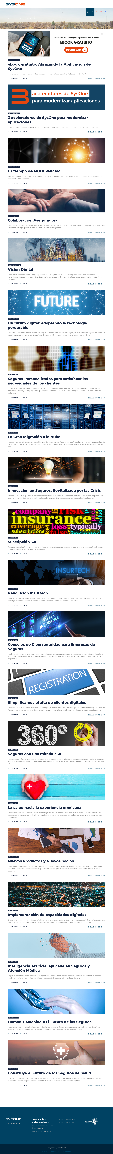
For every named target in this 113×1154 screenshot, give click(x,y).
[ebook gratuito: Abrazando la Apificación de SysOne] (56, 43)
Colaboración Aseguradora (32, 220)
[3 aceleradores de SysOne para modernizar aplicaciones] (56, 97)
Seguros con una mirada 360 (34, 754)
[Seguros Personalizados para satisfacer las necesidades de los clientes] (56, 358)
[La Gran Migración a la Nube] (56, 416)
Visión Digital (20, 269)
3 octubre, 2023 (14, 167)
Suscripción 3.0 (22, 542)
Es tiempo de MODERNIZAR (34, 171)
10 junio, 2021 (13, 589)
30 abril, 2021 (13, 856)
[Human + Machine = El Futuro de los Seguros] (56, 1001)
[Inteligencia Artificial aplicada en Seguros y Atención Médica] (56, 945)
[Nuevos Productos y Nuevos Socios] (56, 840)
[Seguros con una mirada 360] (56, 733)
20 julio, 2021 (13, 432)
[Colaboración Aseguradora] (56, 200)
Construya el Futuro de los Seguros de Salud (49, 1073)
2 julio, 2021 (13, 486)
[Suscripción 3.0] (56, 521)
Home (10, 18)
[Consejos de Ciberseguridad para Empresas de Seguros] (56, 624)
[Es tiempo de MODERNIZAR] (56, 150)
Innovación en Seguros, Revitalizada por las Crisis (54, 490)
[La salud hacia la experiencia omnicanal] (56, 787)
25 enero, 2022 (13, 216)
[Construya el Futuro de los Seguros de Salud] (56, 1052)
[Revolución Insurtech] (56, 572)
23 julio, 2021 (13, 374)
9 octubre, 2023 (14, 113)
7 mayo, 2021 (13, 803)
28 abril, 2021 (13, 910)
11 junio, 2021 (13, 537)
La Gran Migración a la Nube (34, 437)
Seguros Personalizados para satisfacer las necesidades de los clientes (48, 381)
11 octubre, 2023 (14, 60)
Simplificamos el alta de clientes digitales (47, 702)
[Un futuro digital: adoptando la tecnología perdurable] (56, 302)
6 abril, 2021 (13, 1068)
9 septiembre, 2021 (14, 265)
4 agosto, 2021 (13, 318)
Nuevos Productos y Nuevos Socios (41, 861)
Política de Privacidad (67, 1119)
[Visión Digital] (56, 250)
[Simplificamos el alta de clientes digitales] (56, 682)
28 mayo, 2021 (13, 640)
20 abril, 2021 (13, 1017)
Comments (13, 78)
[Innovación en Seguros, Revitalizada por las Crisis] (56, 470)
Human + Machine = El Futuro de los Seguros (50, 1022)
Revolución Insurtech (28, 593)
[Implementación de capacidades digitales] (56, 894)
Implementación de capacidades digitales (47, 915)
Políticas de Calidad (66, 1122)
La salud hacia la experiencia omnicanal (45, 807)
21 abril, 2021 (13, 961)
